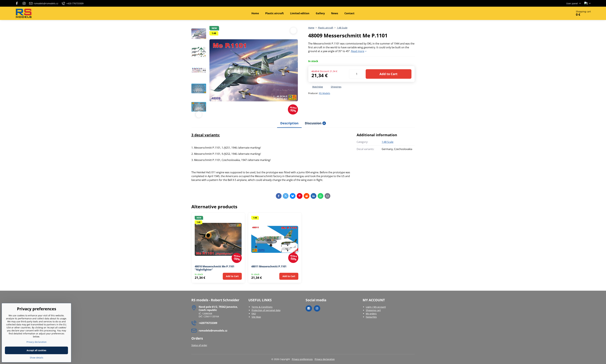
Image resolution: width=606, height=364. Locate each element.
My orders (371, 313)
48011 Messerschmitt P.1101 (268, 266)
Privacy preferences (302, 359)
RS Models (324, 93)
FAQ (254, 313)
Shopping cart (373, 310)
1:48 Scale (387, 142)
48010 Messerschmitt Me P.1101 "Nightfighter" (214, 268)
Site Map (256, 316)
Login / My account (376, 306)
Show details (36, 357)
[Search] (562, 13)
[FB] (17, 3)
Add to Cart (388, 74)
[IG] (24, 3)
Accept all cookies (36, 350)
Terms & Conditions (262, 306)
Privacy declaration (325, 359)
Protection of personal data (266, 310)
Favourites (371, 316)
